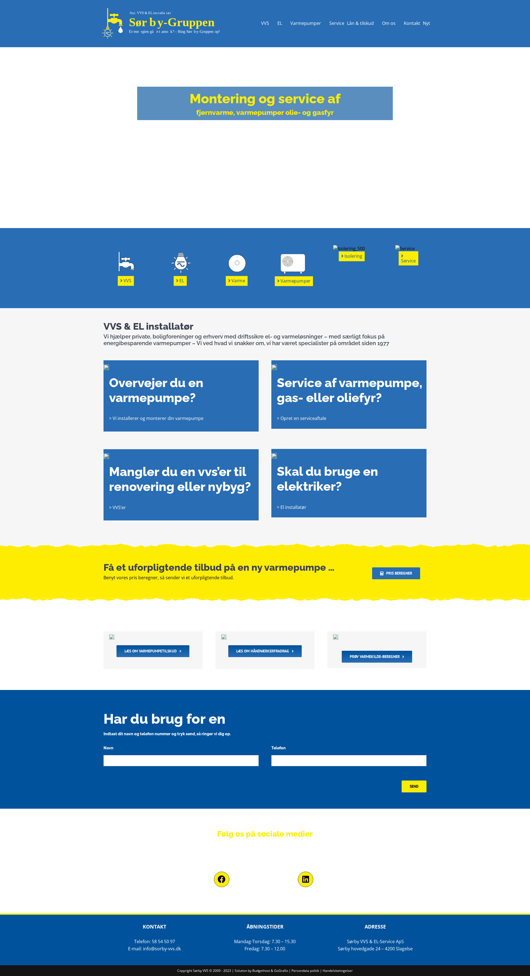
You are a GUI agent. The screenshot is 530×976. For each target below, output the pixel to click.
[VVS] (125, 262)
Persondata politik (305, 970)
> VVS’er (117, 507)
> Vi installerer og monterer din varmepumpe (156, 418)
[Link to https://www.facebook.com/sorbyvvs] (221, 879)
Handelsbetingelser (338, 970)
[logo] (164, 8)
